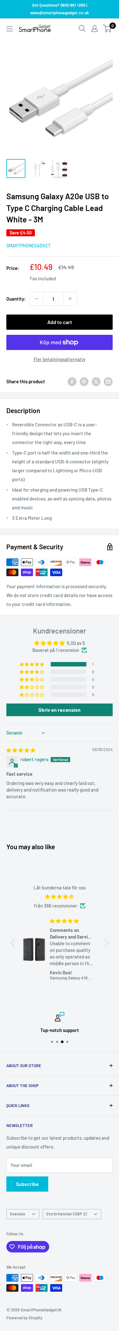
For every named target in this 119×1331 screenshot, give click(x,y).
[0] (107, 28)
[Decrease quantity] (36, 298)
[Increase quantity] (70, 298)
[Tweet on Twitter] (96, 381)
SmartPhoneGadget (28, 245)
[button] (32, 664)
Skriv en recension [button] (59, 710)
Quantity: (16, 299)
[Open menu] (9, 28)
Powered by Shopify (24, 1317)
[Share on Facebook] (72, 381)
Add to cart (59, 322)
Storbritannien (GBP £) (66, 1213)
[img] (20, 750)
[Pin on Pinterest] (84, 381)
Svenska (17, 1213)
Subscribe (27, 1184)
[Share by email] (108, 381)
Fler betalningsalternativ (59, 359)
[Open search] (82, 28)
